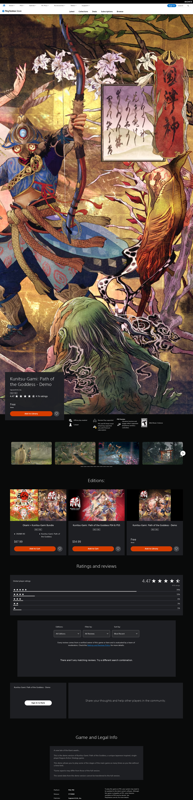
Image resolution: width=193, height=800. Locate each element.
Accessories (59, 5)
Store (11, 5)
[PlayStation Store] (13, 11)
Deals (94, 11)
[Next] (182, 453)
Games (32, 5)
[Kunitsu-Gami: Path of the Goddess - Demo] (31, 453)
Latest (71, 11)
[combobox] (67, 633)
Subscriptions (107, 11)
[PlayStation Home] (4, 6)
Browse (120, 11)
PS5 (21, 5)
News (73, 5)
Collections (83, 11)
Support (85, 5)
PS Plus (44, 5)
